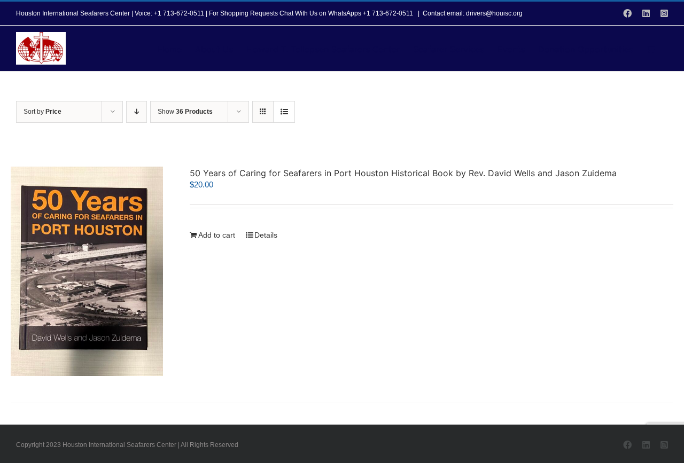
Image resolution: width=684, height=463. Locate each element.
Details (265, 235)
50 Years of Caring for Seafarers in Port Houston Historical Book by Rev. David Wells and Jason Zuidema (403, 173)
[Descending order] (136, 112)
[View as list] (284, 111)
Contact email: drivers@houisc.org (473, 13)
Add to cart (216, 235)
